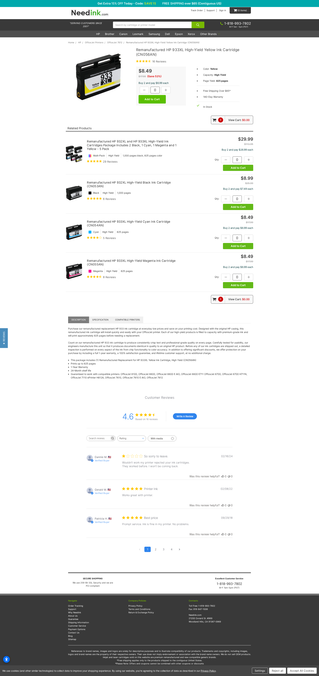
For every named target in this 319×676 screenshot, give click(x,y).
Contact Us (73, 632)
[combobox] (131, 438)
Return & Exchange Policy (141, 612)
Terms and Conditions (139, 609)
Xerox (191, 34)
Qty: (217, 159)
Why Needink (74, 612)
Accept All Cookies (302, 670)
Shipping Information (78, 622)
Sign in (222, 10)
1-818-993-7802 (229, 584)
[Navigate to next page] (179, 549)
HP (98, 34)
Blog (70, 636)
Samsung (154, 34)
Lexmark (138, 34)
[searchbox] (98, 438)
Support (211, 10)
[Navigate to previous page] (139, 549)
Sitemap (72, 639)
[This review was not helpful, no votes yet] (229, 476)
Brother (109, 34)
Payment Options (76, 629)
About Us (73, 616)
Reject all (277, 670)
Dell (167, 34)
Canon (123, 34)
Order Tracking (75, 606)
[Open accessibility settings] (6, 659)
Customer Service (77, 626)
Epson (179, 34)
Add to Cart (238, 167)
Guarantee (73, 619)
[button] (4, 338)
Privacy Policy (135, 606)
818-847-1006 (200, 609)
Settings (260, 670)
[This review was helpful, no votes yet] (223, 476)
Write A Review (185, 416)
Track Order (197, 10)
